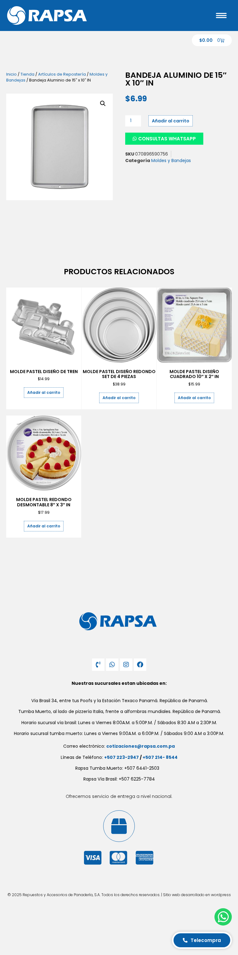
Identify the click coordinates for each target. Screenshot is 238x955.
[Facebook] (140, 664)
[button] (102, 103)
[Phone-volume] (98, 664)
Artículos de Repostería (62, 74)
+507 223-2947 (121, 757)
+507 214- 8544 (160, 757)
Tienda (27, 74)
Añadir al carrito (170, 121)
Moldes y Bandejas (171, 160)
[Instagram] (126, 664)
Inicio (11, 74)
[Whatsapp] (112, 664)
